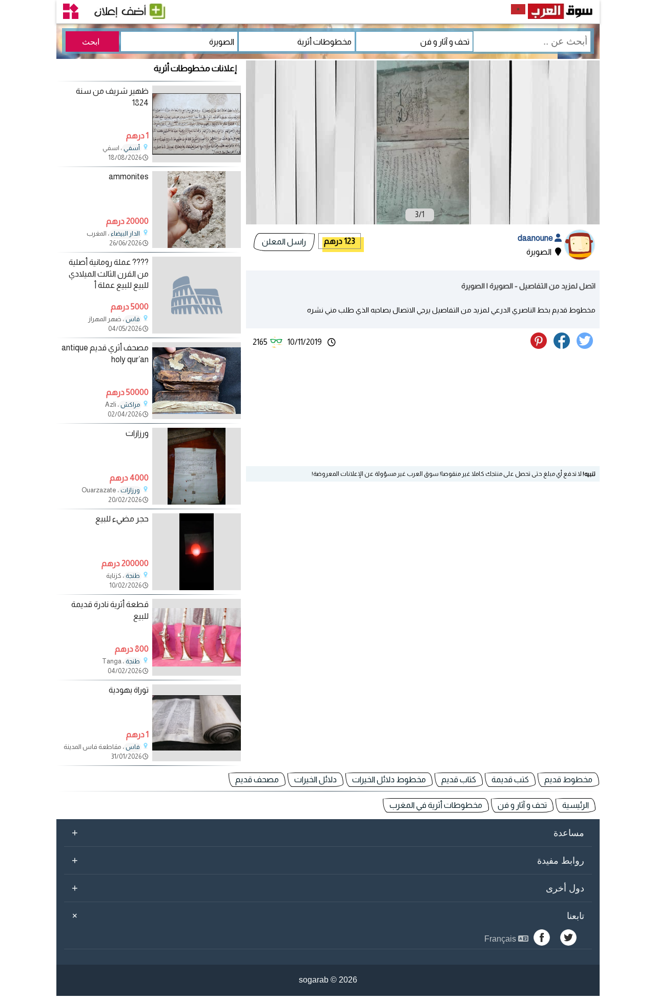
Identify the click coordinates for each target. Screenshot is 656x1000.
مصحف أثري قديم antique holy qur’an (105, 353)
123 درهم (339, 241)
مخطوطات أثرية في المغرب (435, 805)
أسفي (132, 148)
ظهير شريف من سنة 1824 (112, 97)
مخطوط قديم (568, 779)
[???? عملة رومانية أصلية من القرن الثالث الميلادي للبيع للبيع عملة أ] (196, 295)
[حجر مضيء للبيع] (196, 587)
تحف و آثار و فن (522, 805)
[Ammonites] (196, 245)
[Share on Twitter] (586, 346)
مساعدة (328, 832)
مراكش (130, 404)
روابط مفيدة (328, 860)
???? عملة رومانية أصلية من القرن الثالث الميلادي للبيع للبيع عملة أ (109, 273)
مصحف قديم (257, 779)
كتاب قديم (458, 779)
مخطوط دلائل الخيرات (389, 779)
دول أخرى (328, 887)
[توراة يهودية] (196, 758)
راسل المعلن (284, 241)
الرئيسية (575, 805)
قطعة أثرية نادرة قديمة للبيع (110, 610)
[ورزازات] (196, 501)
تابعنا (326, 915)
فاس (133, 319)
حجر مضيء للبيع (122, 518)
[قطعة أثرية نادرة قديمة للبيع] (196, 673)
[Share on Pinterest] (541, 346)
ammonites (129, 176)
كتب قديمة (510, 779)
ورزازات (137, 433)
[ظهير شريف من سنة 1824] (196, 159)
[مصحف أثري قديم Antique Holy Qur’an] (196, 416)
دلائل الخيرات (315, 779)
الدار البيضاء (125, 233)
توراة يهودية (129, 689)
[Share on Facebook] (563, 346)
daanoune (536, 238)
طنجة (133, 575)
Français (501, 938)
